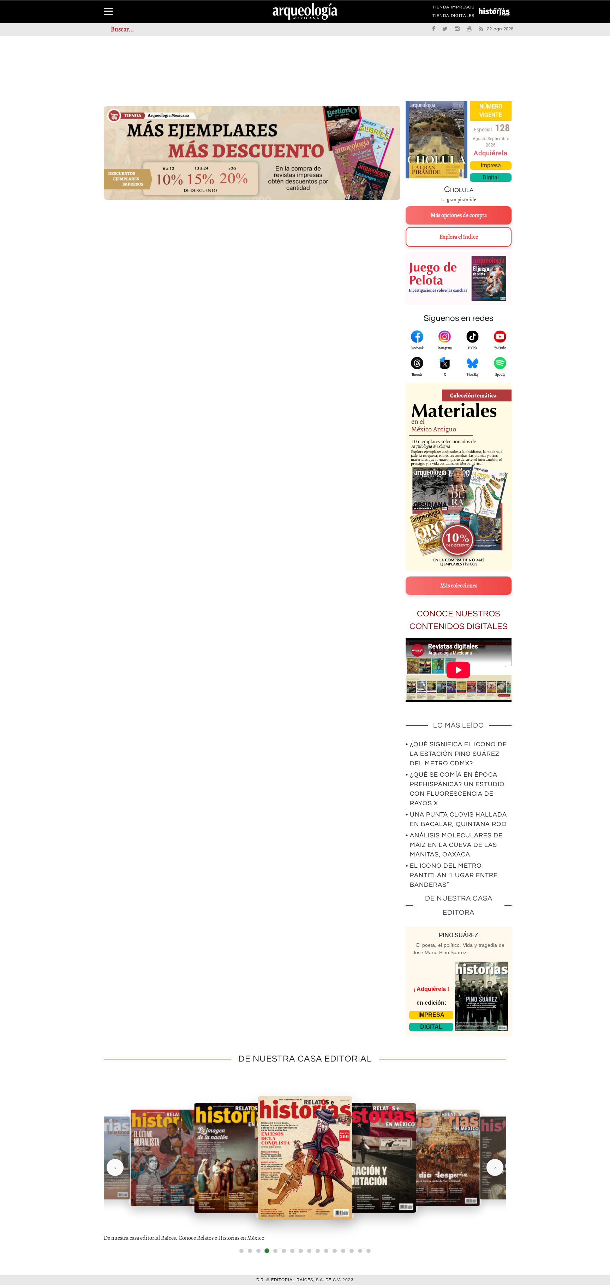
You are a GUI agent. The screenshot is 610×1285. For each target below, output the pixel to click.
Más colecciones (458, 586)
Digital (491, 177)
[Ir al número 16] (368, 1251)
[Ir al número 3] (258, 1251)
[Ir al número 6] (284, 1251)
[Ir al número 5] (275, 1251)
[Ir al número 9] (309, 1251)
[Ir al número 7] (292, 1251)
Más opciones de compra (459, 215)
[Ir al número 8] (301, 1251)
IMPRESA (431, 1015)
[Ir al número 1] (241, 1251)
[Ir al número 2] (250, 1251)
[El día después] (442, 1158)
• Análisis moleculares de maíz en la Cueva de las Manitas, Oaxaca (454, 845)
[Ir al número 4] (266, 1250)
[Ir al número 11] (326, 1251)
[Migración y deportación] (374, 1158)
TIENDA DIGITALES (453, 17)
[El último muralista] (167, 1158)
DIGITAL (431, 1027)
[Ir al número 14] (351, 1251)
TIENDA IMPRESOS (453, 8)
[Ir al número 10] (318, 1251)
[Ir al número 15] (360, 1251)
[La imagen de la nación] (236, 1158)
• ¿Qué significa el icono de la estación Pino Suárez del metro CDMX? (456, 754)
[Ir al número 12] (335, 1251)
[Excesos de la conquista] (305, 1158)
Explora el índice (458, 237)
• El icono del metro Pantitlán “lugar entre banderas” (452, 875)
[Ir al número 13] (343, 1251)
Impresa (491, 165)
